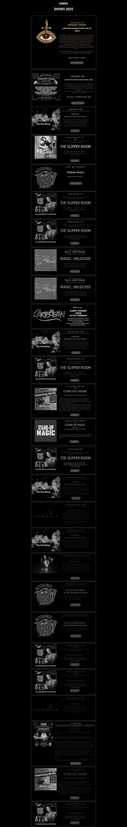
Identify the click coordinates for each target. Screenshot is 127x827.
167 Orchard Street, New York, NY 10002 (80, 649)
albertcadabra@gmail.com (80, 323)
